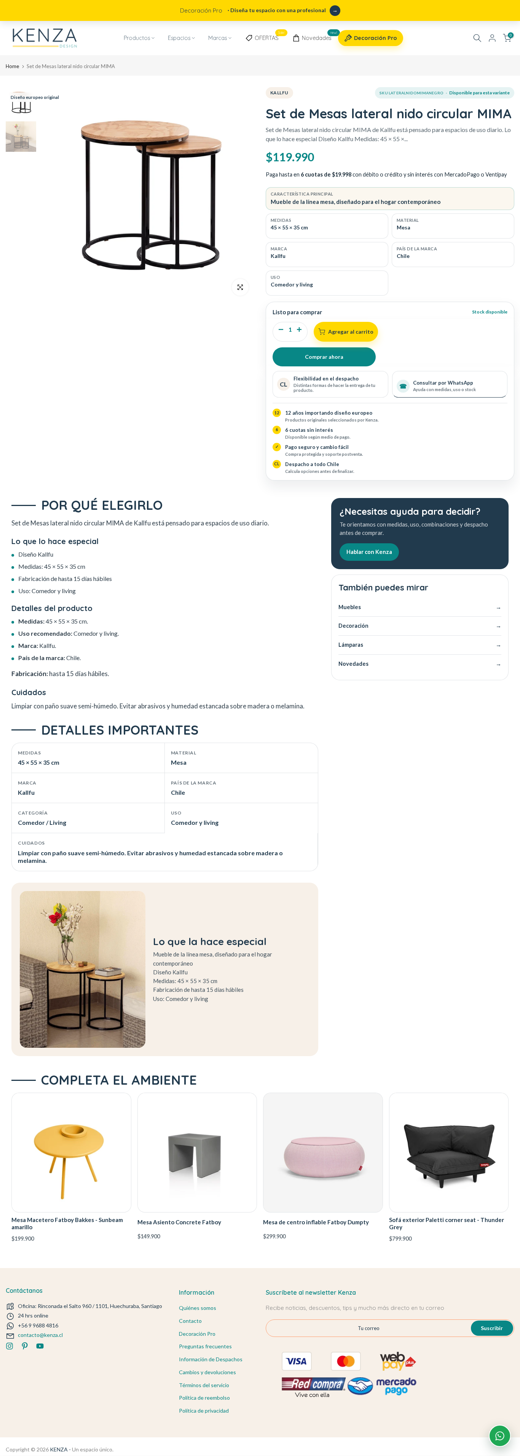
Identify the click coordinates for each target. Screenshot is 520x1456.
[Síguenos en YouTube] (40, 1346)
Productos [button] (137, 37)
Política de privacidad (204, 1410)
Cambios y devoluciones (207, 1372)
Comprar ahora (324, 356)
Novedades (319, 36)
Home (12, 66)
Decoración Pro (375, 37)
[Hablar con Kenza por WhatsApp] (500, 1436)
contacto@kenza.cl (40, 1335)
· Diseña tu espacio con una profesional (253, 10)
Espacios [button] (179, 37)
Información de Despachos (210, 1359)
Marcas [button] (217, 37)
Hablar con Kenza (369, 552)
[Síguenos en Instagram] (9, 1346)
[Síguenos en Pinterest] (25, 1346)
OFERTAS (269, 36)
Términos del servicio (204, 1385)
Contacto (190, 1321)
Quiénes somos (197, 1308)
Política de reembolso (204, 1397)
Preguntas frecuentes (205, 1346)
